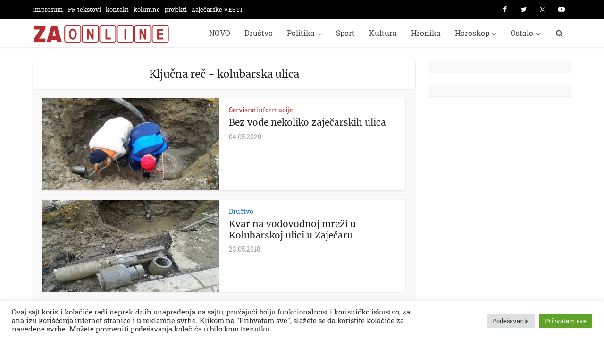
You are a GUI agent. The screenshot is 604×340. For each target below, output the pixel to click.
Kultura (383, 33)
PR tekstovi (84, 9)
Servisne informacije (261, 109)
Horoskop (472, 33)
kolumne (147, 9)
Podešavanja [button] (511, 320)
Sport (345, 33)
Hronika (426, 33)
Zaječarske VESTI (217, 9)
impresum (48, 9)
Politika (301, 33)
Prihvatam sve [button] (566, 320)
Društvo (258, 33)
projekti (176, 9)
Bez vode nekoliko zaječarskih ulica (307, 122)
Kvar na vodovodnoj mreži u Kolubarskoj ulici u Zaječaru (292, 229)
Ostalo (522, 33)
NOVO (219, 33)
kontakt (117, 9)
